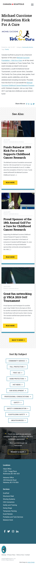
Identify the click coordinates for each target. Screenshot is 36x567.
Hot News (17, 385)
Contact (27, 555)
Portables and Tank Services (13, 517)
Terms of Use (20, 555)
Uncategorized (17, 420)
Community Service (27, 47)
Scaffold (6, 493)
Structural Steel (8, 496)
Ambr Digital (31, 562)
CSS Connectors (8, 502)
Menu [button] (32, 7)
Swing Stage (7, 508)
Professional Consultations (16, 397)
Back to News (17, 340)
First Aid (17, 373)
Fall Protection (17, 367)
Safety (17, 403)
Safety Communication (17, 408)
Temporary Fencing (10, 511)
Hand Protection (17, 379)
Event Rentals (8, 514)
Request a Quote (17, 452)
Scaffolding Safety (17, 414)
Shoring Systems (9, 499)
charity (7, 49)
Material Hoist (8, 520)
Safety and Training (10, 505)
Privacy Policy (11, 555)
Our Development (16, 391)
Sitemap (4, 555)
